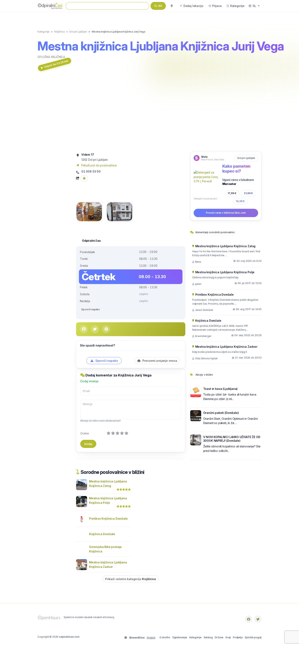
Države (219, 637)
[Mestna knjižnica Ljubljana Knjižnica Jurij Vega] (89, 211)
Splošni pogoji (253, 637)
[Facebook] (248, 619)
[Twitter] (258, 619)
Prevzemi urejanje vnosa (159, 360)
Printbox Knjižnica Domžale (108, 518)
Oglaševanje (179, 637)
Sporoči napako (90, 309)
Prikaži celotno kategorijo (130, 579)
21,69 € (248, 193)
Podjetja (238, 637)
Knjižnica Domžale (102, 534)
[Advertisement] (149, 112)
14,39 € (240, 201)
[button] (254, 6)
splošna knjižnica (51, 57)
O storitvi (164, 637)
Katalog (208, 637)
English (151, 637)
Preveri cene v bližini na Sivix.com (226, 212)
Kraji (228, 637)
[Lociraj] (172, 6)
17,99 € (232, 193)
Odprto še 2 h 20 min (56, 64)
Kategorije (195, 637)
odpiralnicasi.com (69, 636)
